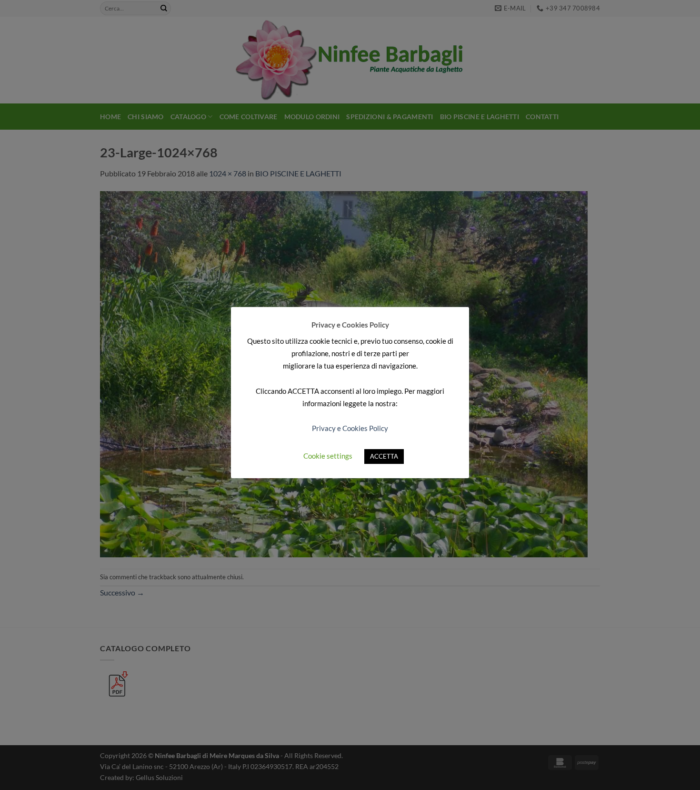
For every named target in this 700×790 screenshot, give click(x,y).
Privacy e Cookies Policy (350, 428)
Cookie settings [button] (327, 455)
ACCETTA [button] (384, 456)
